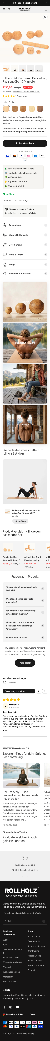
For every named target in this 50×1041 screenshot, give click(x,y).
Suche (5, 939)
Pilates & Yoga (34, 955)
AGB (5, 944)
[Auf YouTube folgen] (17, 1007)
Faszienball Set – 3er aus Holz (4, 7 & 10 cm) (12, 559)
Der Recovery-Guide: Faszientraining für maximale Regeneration (20, 795)
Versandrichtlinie (10, 957)
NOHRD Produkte (36, 965)
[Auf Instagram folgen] (11, 1007)
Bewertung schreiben (15, 691)
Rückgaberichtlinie (11, 972)
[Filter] (38, 691)
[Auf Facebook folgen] (4, 1007)
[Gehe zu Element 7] (22, 69)
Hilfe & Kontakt (10, 981)
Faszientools (34, 941)
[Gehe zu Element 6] (14, 69)
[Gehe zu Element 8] (30, 69)
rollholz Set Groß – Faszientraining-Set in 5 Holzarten (34, 559)
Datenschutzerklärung (12, 951)
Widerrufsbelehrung (12, 962)
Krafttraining (33, 951)
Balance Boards (35, 960)
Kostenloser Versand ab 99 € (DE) (26, 92)
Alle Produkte (34, 936)
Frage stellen (25, 662)
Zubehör (32, 970)
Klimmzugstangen (36, 946)
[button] (9, 96)
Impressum (8, 976)
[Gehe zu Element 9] (39, 69)
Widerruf (7, 967)
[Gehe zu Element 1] (6, 69)
